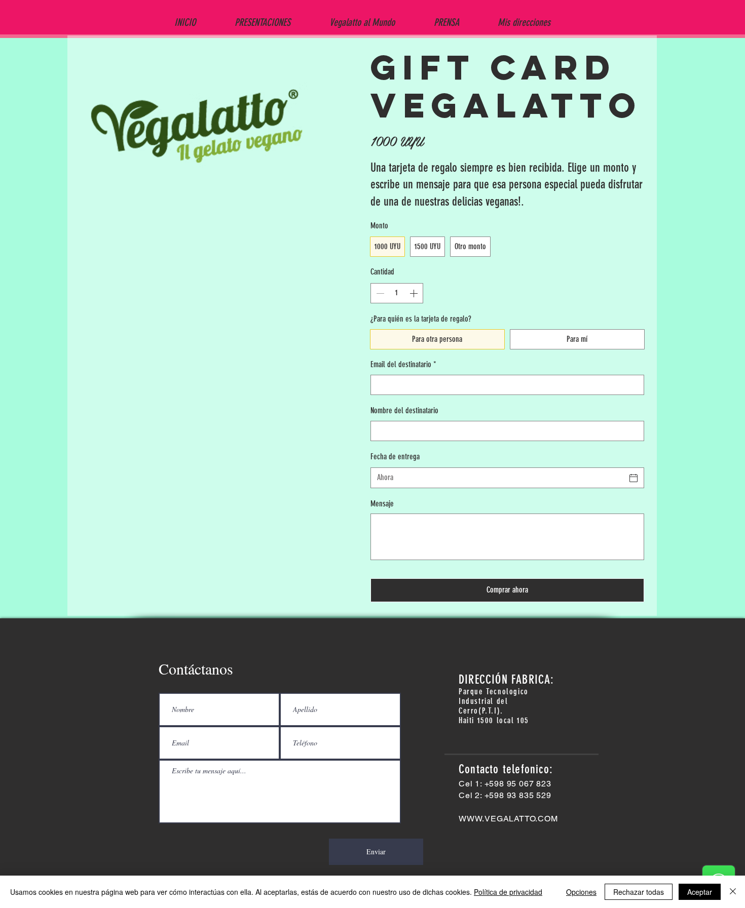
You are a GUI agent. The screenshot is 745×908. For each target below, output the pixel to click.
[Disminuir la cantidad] (379, 293)
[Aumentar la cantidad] (414, 293)
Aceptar (699, 892)
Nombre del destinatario (404, 410)
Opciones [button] (581, 892)
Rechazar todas (638, 892)
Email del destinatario (403, 364)
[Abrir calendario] (633, 478)
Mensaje (382, 503)
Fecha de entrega (395, 456)
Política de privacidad (508, 892)
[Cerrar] (733, 892)
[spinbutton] (396, 293)
